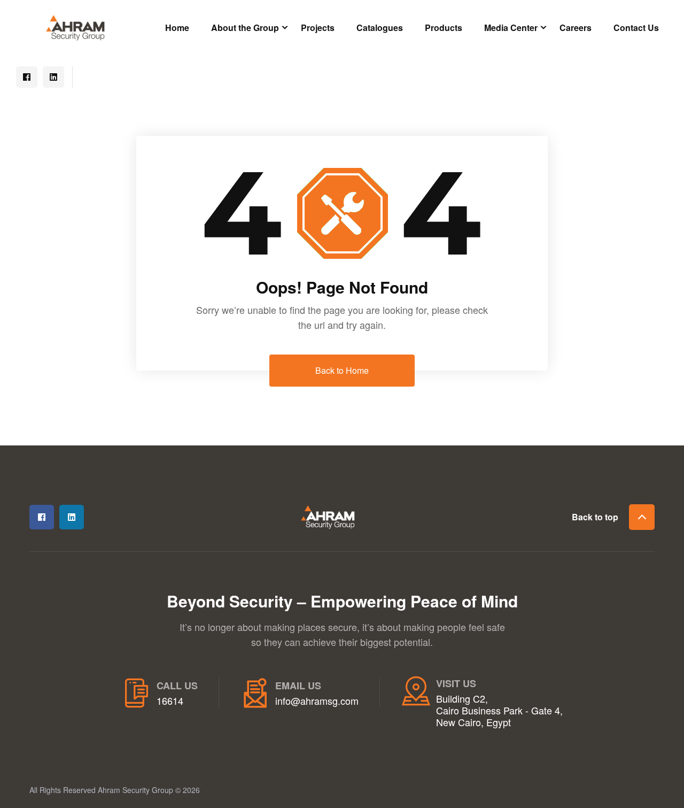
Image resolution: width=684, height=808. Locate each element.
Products (443, 27)
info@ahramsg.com (317, 701)
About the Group (245, 27)
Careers (575, 27)
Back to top (595, 517)
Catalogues (379, 27)
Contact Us (636, 27)
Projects (318, 27)
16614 (170, 701)
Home (177, 27)
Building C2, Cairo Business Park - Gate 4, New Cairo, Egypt (499, 710)
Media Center (511, 27)
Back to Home (342, 370)
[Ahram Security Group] (75, 26)
